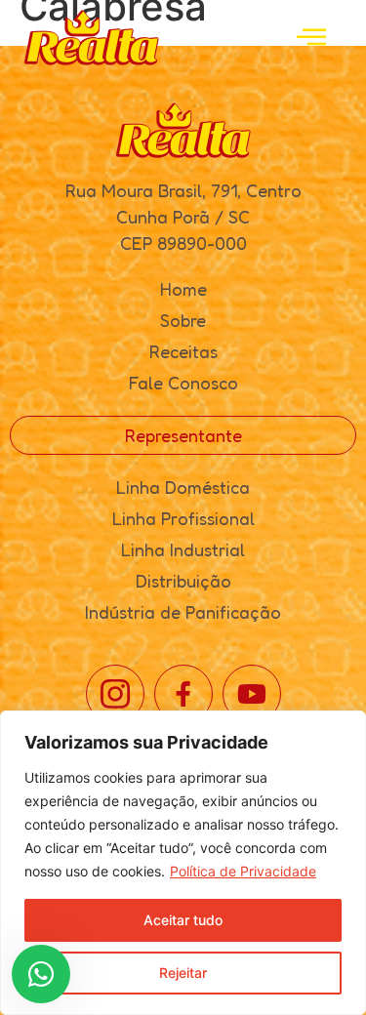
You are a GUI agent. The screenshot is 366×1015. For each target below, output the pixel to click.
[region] (183, 862)
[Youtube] (252, 694)
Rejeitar (183, 972)
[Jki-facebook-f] (183, 694)
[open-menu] (311, 38)
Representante (183, 435)
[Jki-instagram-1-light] (115, 694)
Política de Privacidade (243, 871)
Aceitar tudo (183, 920)
